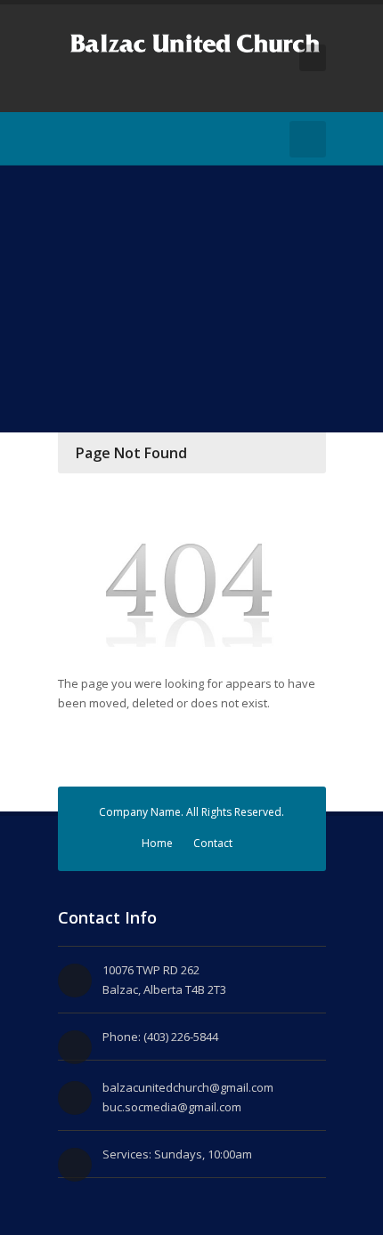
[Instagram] (95, 138)
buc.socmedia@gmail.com (171, 1107)
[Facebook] (68, 138)
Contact (212, 843)
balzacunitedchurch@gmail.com (187, 1087)
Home (157, 843)
